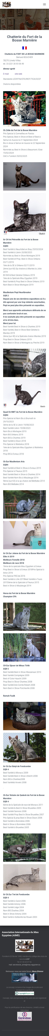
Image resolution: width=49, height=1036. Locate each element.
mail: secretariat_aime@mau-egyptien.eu (24, 965)
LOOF (28, 959)
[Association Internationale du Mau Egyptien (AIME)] (7, 4)
